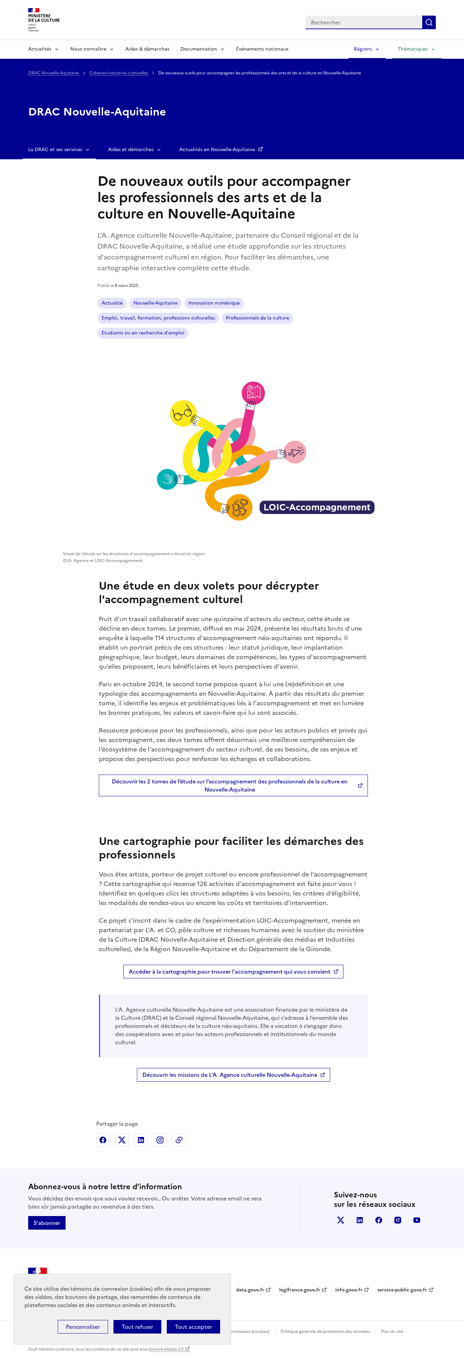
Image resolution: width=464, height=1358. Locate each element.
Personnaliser (83, 1327)
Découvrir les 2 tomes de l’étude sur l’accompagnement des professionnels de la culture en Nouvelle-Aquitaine (229, 785)
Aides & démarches (147, 49)
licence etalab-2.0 (166, 1349)
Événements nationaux (262, 49)
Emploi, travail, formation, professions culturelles (158, 318)
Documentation (198, 49)
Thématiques (413, 49)
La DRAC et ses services (55, 149)
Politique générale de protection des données (325, 1331)
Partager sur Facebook (103, 1140)
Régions (363, 49)
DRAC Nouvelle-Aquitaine (54, 73)
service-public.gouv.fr (402, 1289)
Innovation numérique (214, 303)
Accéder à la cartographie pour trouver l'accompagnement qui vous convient (230, 971)
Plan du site (392, 1331)
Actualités (39, 49)
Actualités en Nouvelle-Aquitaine (217, 149)
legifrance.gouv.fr (299, 1289)
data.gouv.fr (250, 1289)
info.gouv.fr (348, 1289)
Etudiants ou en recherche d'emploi (143, 333)
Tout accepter (193, 1327)
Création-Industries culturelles (119, 73)
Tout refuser (137, 1327)
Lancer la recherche (429, 22)
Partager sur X (122, 1140)
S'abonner (47, 1223)
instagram (398, 1220)
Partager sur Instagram (160, 1140)
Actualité (112, 303)
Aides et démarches (131, 149)
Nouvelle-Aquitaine (155, 303)
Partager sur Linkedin (141, 1140)
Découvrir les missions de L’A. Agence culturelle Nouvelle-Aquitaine (229, 1075)
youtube (417, 1220)
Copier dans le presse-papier (179, 1140)
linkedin (360, 1220)
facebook (379, 1220)
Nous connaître (88, 49)
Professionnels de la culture (257, 318)
